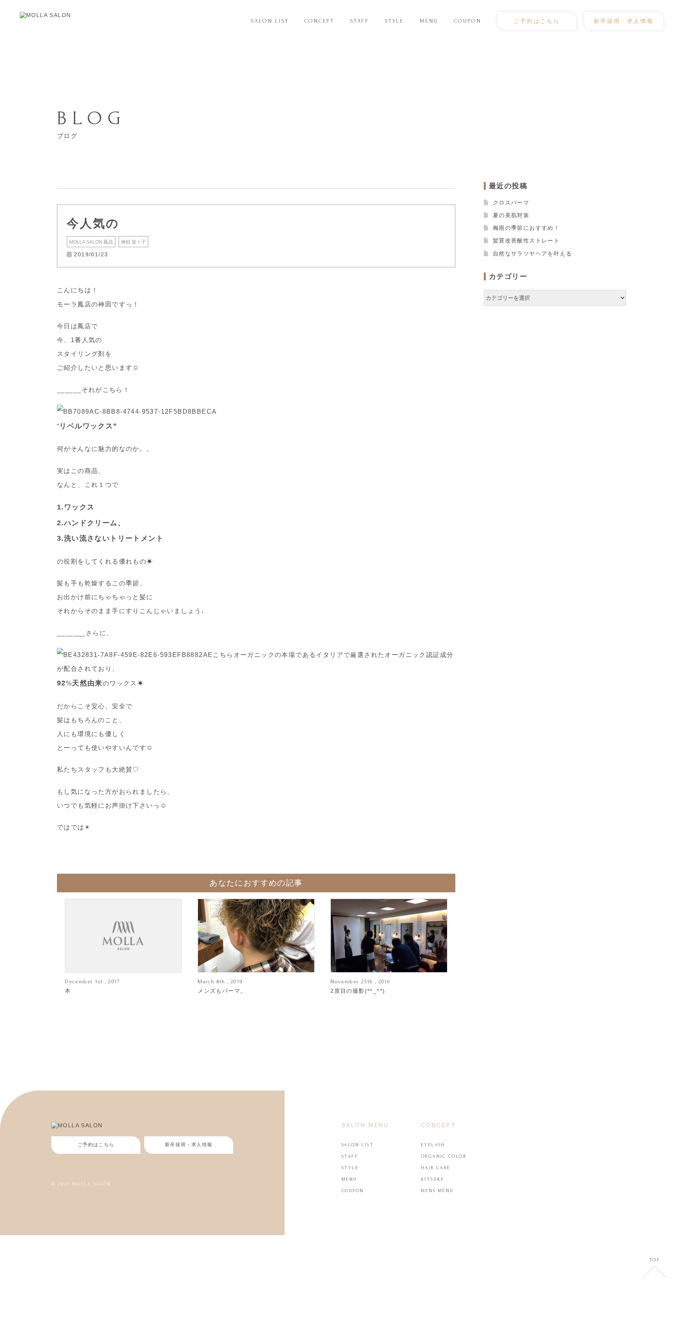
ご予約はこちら (536, 21)
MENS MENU (437, 1190)
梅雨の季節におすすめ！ (526, 228)
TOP (654, 1260)
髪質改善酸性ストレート (526, 240)
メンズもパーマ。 (222, 991)
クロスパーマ (511, 202)
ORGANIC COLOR (443, 1156)
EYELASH (433, 1144)
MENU (429, 21)
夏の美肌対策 (511, 215)
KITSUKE (432, 1179)
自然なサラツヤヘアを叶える (532, 253)
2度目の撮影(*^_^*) (357, 991)
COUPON (467, 21)
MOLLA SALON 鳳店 (91, 242)
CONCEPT (319, 21)
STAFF (359, 21)
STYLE (394, 21)
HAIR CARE (436, 1167)
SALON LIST (270, 21)
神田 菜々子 (133, 242)
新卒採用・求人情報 (623, 21)
